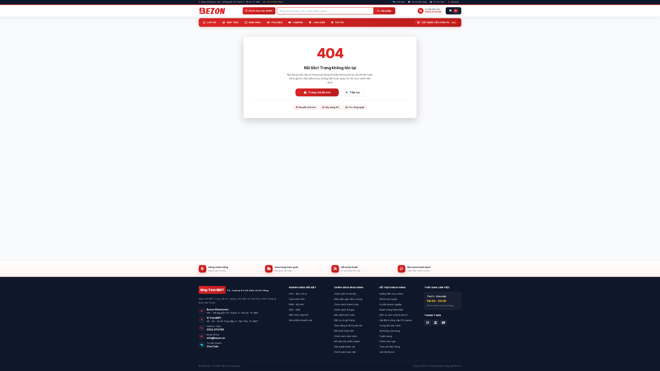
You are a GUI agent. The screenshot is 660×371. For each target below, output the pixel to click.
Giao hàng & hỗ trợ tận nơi (348, 325)
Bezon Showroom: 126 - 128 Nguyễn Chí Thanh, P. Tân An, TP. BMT (230, 2)
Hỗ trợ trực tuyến (388, 299)
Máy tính (232, 22)
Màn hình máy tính (299, 314)
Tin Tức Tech (438, 2)
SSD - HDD (294, 309)
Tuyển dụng (385, 336)
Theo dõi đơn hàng (389, 346)
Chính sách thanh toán (346, 304)
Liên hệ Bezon (386, 352)
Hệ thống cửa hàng (389, 330)
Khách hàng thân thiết (391, 309)
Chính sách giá (387, 341)
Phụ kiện (276, 22)
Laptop (211, 22)
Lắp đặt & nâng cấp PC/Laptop (395, 320)
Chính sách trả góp (344, 309)
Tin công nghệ (356, 107)
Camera (297, 22)
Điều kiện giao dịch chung (348, 299)
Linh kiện (319, 22)
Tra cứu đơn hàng (419, 2)
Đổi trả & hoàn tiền (344, 330)
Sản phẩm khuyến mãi (300, 320)
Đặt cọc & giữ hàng (344, 320)
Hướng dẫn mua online (391, 293)
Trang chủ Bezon (319, 92)
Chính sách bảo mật (344, 352)
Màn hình (255, 22)
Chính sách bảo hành (345, 336)
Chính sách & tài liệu (345, 293)
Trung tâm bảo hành (390, 325)
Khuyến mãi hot (307, 107)
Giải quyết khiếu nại (344, 346)
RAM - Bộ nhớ (296, 304)
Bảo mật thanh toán (344, 314)
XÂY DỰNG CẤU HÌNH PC (438, 22)
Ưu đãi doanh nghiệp (390, 304)
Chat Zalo (400, 2)
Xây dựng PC (332, 107)
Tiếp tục (354, 92)
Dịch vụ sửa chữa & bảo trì (393, 314)
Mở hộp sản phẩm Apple (347, 341)
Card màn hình (297, 299)
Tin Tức (339, 22)
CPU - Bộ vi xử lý (298, 293)
